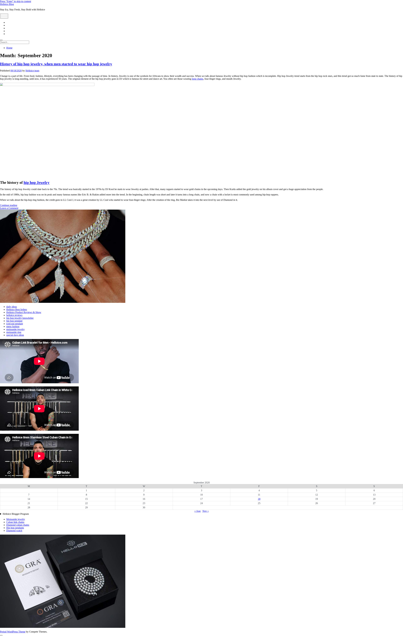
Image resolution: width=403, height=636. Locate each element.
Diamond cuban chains (17, 525)
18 (259, 499)
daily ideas (11, 306)
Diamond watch (14, 530)
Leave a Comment (9, 208)
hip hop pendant (14, 320)
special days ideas (15, 335)
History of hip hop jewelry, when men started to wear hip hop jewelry (56, 64)
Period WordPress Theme (12, 631)
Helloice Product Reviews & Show (23, 312)
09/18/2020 (16, 70)
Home (9, 47)
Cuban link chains (15, 522)
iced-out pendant (14, 323)
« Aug (197, 511)
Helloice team (32, 70)
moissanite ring (13, 332)
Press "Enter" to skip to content (15, 1)
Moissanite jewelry (15, 519)
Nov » (205, 511)
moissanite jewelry (15, 329)
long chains (197, 78)
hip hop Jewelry (36, 182)
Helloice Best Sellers (16, 309)
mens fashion (12, 326)
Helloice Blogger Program (16, 514)
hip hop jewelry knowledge (20, 318)
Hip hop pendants (15, 527)
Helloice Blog (7, 4)
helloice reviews (14, 315)
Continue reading (8, 205)
